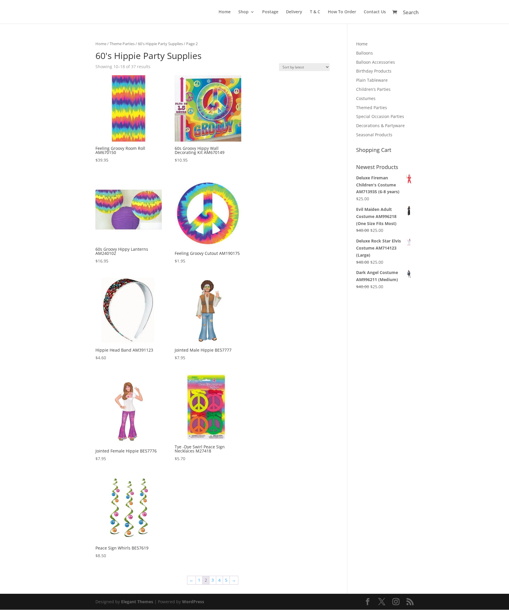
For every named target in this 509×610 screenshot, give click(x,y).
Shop (243, 12)
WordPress (193, 601)
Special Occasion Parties (380, 116)
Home (225, 12)
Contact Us (375, 12)
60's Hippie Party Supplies (160, 43)
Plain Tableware (372, 80)
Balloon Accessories (375, 62)
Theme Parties (122, 43)
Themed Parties (371, 107)
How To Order (342, 12)
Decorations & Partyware (380, 125)
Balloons (364, 53)
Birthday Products (373, 71)
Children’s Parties (373, 89)
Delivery (294, 12)
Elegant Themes (137, 601)
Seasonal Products (374, 134)
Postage (270, 12)
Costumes (366, 98)
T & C (315, 12)
